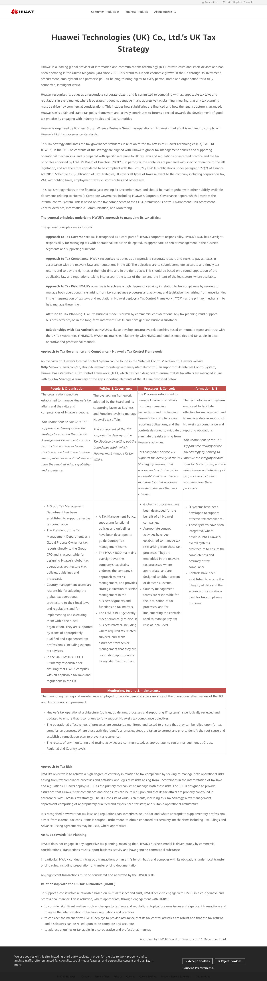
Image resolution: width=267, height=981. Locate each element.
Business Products (137, 11)
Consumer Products (104, 11)
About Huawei (163, 11)
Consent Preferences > (198, 968)
